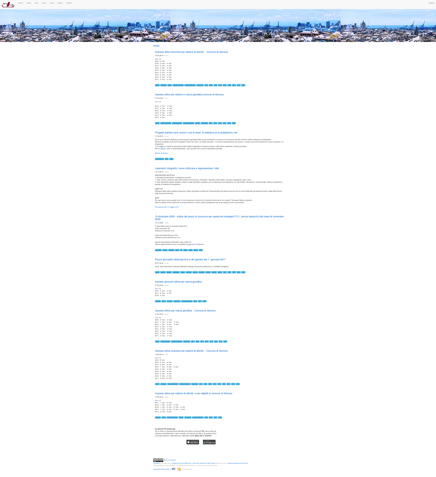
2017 (234, 85)
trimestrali (200, 85)
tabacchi (171, 250)
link (190, 242)
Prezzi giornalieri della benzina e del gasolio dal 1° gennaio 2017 (190, 259)
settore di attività (178, 85)
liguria (183, 272)
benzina (169, 272)
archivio (431, 3)
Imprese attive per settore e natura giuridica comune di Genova (189, 94)
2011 (206, 85)
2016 (229, 85)
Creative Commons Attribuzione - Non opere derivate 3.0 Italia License (193, 463)
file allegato (162, 148)
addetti (181, 417)
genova (165, 250)
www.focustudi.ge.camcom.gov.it (238, 463)
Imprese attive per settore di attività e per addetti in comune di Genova (193, 393)
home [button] (20, 3)
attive (157, 85)
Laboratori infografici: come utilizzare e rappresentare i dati (187, 168)
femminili (163, 85)
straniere (163, 384)
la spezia (201, 272)
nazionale (158, 250)
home (156, 45)
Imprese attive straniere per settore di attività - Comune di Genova (191, 350)
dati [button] (36, 3)
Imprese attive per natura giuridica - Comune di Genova (185, 310)
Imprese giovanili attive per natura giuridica (178, 281)
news (171, 159)
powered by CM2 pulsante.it (162, 469)
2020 (200, 250)
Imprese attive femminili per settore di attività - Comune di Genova (191, 52)
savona (208, 272)
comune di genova (190, 85)
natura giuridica (177, 123)
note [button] (43, 3)
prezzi (190, 250)
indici (185, 250)
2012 (210, 85)
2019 (243, 85)
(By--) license (169, 460)
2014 (220, 85)
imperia (214, 272)
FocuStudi (156, 463)
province (188, 272)
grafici (195, 250)
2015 (224, 85)
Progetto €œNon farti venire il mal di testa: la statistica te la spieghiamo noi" (196, 132)
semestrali (204, 123)
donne (169, 85)
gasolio (163, 272)
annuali (198, 123)
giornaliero (176, 272)
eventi (52, 3)
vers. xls (158, 59)
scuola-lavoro (159, 159)
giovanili (169, 301)
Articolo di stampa (161, 153)
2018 (238, 85)
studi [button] (28, 3)
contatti (68, 3)
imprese (158, 301)
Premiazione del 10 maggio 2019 (167, 207)
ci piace (60, 3)
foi (181, 250)
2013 (215, 85)
